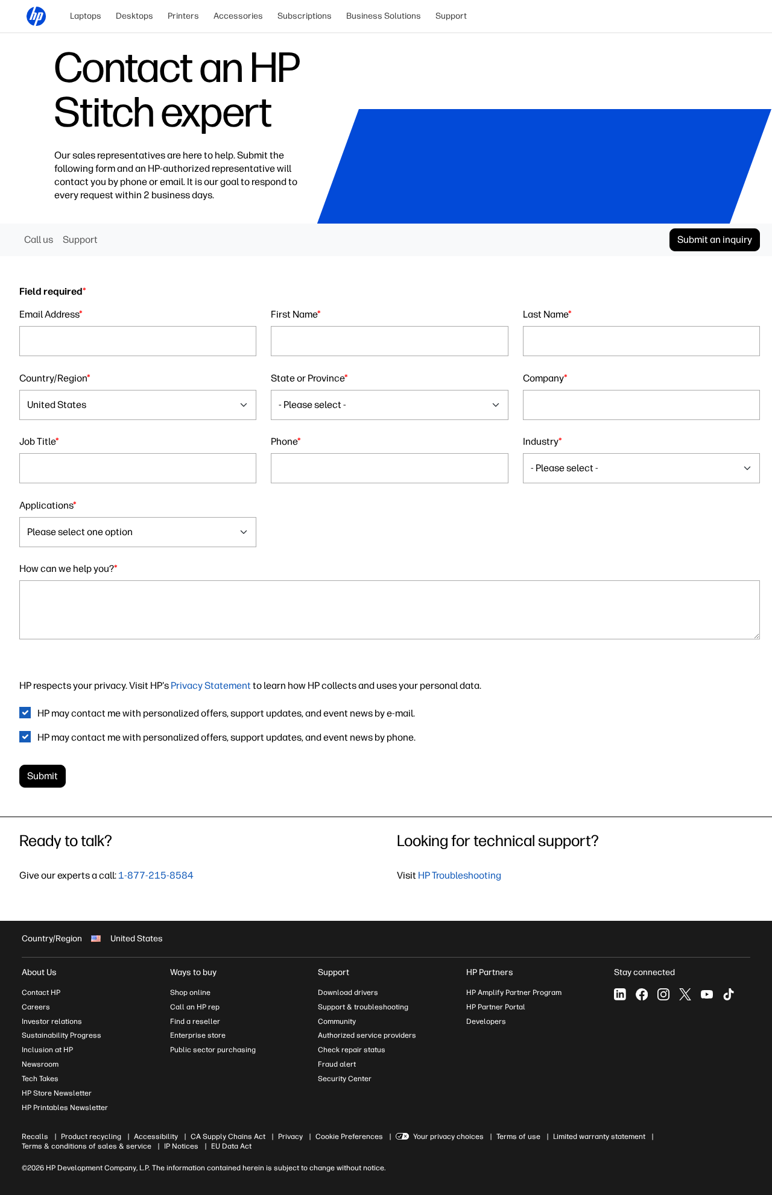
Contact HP (41, 992)
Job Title (39, 441)
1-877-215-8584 (156, 875)
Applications (48, 505)
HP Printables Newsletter (65, 1107)
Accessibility (156, 1136)
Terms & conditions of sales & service (86, 1146)
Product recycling (91, 1136)
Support (451, 16)
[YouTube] (707, 994)
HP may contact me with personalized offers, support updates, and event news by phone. (226, 737)
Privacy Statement (211, 685)
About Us (39, 972)
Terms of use (518, 1136)
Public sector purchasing (213, 1050)
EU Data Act (231, 1146)
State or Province (309, 378)
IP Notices (181, 1146)
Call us (38, 239)
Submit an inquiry (714, 239)
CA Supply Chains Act (228, 1136)
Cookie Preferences (349, 1136)
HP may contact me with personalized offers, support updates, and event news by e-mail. (226, 713)
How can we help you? (68, 568)
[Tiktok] (729, 994)
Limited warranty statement (599, 1136)
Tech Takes (40, 1078)
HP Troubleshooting (459, 875)
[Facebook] (642, 994)
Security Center (345, 1078)
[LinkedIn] (620, 994)
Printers (183, 16)
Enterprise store (198, 1035)
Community (337, 1021)
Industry (542, 441)
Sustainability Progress (61, 1035)
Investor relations (52, 1021)
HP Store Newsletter (57, 1093)
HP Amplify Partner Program (514, 992)
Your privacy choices (448, 1136)
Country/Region (54, 378)
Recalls (35, 1136)
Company (545, 378)
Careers (36, 1007)
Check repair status (351, 1050)
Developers (486, 1021)
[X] (685, 994)
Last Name (547, 314)
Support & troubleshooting (363, 1007)
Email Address (51, 314)
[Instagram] (663, 994)
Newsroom (40, 1064)
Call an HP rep (195, 1007)
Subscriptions (304, 16)
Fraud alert (337, 1064)
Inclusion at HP (47, 1050)
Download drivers (348, 992)
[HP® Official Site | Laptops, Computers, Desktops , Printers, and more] (36, 16)
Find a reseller (195, 1021)
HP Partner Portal (495, 1007)
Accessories (238, 16)
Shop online (190, 992)
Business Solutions (383, 16)
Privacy (290, 1136)
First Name (296, 314)
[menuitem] (86, 16)
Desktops (134, 16)
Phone (286, 441)
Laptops (85, 16)
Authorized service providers (367, 1035)
